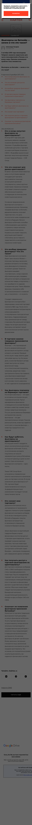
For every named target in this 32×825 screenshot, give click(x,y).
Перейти (16, 13)
